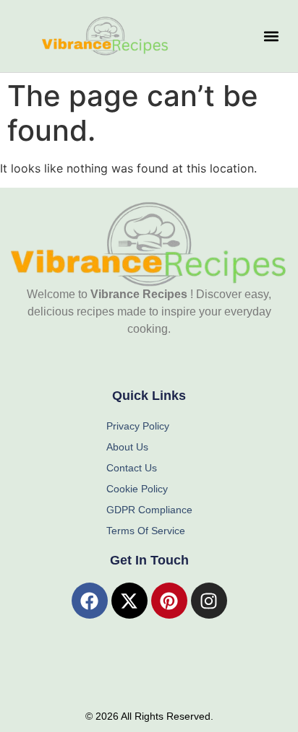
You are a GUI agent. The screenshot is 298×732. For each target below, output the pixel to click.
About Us (127, 447)
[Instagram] (209, 601)
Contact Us (131, 468)
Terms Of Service (145, 530)
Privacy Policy (137, 426)
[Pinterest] (169, 601)
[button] (271, 36)
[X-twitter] (129, 601)
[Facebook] (90, 601)
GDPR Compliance (149, 509)
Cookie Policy (137, 488)
